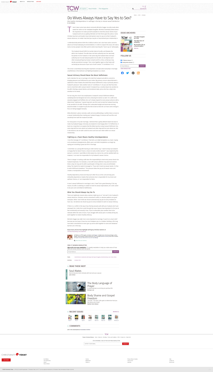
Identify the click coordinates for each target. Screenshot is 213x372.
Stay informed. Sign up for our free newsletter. (106, 340)
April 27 (83, 320)
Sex (109, 257)
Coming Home (127, 62)
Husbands (83, 257)
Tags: (68, 257)
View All (136, 48)
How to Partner (47, 363)
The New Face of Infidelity (139, 41)
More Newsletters (126, 68)
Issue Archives (128, 33)
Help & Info (128, 337)
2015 (139, 15)
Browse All (116, 311)
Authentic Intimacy (105, 236)
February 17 (116, 320)
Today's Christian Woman (88, 337)
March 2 (109, 320)
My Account (171, 362)
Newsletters (30, 1)
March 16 (103, 320)
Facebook (83, 329)
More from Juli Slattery (81, 240)
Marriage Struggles (96, 257)
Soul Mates (75, 271)
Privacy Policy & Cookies (132, 359)
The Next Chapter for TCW (139, 37)
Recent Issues (76, 312)
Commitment (77, 257)
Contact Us (123, 337)
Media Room (88, 360)
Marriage (89, 257)
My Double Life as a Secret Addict (139, 45)
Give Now (38, 1)
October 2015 (77, 260)
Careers (87, 359)
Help (170, 359)
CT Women (126, 60)
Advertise (129, 362)
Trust (112, 257)
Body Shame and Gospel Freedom (101, 297)
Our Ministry (46, 359)
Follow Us (88, 362)
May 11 (76, 320)
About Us (22, 1)
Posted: (69, 260)
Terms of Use (130, 360)
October (144, 15)
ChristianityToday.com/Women (76, 231)
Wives (115, 257)
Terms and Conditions (112, 337)
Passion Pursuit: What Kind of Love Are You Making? (86, 237)
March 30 (96, 320)
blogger (95, 235)
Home (135, 15)
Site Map (105, 337)
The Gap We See (47, 360)
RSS (118, 337)
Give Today (6, 359)
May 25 (69, 320)
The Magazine (103, 8)
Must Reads (93, 8)
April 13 (89, 320)
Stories (45, 362)
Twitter (88, 329)
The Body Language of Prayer (99, 284)
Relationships (104, 257)
